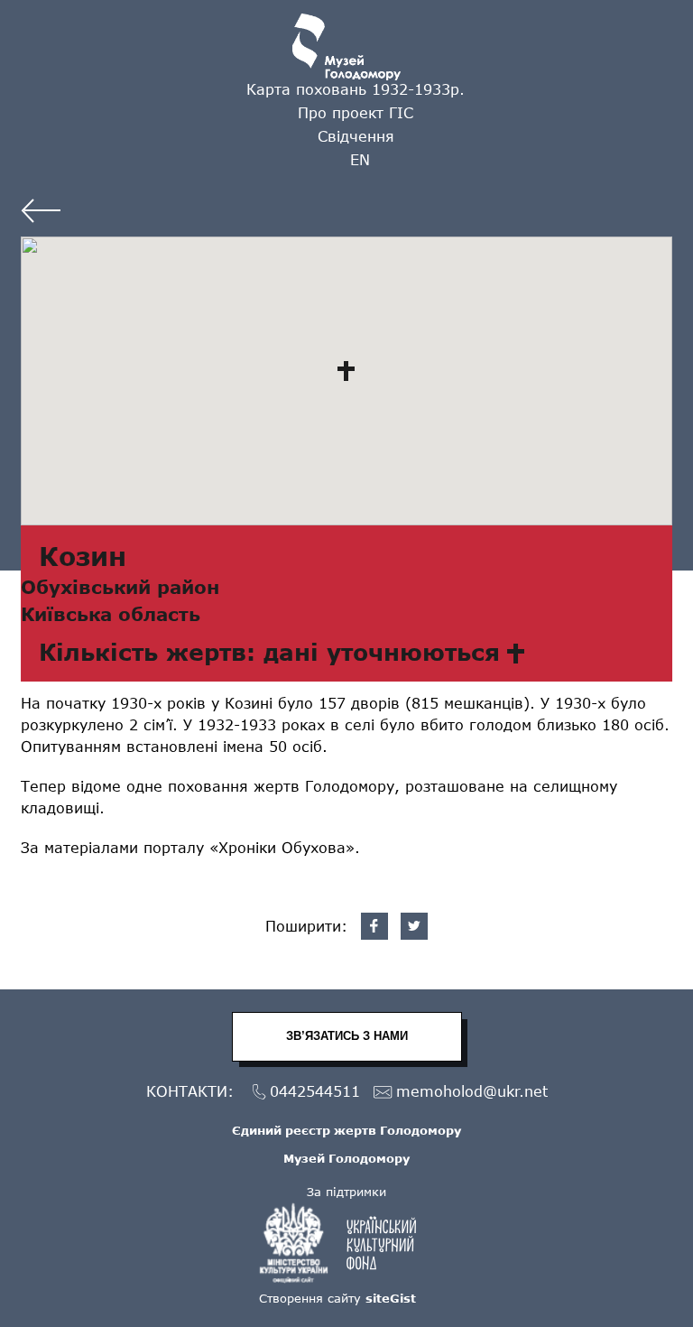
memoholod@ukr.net (472, 1091)
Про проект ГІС (355, 112)
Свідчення (356, 135)
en (360, 159)
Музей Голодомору (346, 1158)
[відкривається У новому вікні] (346, 1243)
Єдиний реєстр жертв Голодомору (346, 1130)
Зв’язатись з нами (347, 1036)
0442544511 (315, 1091)
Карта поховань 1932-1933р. (355, 88)
